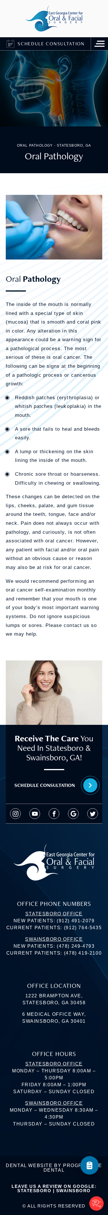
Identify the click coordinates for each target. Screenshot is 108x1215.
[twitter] (92, 813)
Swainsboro (73, 1190)
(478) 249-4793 (75, 946)
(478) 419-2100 (83, 953)
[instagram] (15, 813)
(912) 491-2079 (75, 920)
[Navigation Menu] (99, 43)
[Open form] (89, 1165)
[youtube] (34, 813)
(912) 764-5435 (83, 927)
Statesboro (34, 1190)
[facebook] (54, 813)
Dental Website (29, 1165)
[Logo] (54, 18)
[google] (73, 813)
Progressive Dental (72, 1168)
